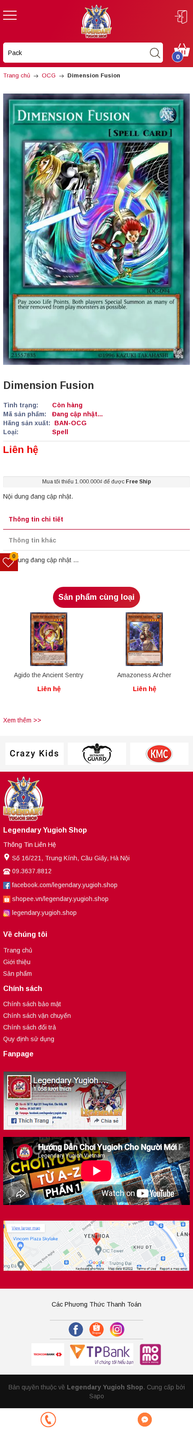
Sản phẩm (17, 973)
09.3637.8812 (32, 871)
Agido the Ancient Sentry (48, 675)
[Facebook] (76, 1329)
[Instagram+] (117, 1329)
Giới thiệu (17, 961)
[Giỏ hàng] (182, 49)
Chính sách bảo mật (32, 1004)
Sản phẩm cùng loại (96, 597)
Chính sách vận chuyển (37, 1015)
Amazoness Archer (144, 675)
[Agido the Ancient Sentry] (48, 639)
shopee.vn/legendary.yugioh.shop (60, 898)
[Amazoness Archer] (144, 639)
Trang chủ (17, 950)
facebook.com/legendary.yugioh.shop (65, 885)
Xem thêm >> (22, 720)
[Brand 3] (34, 754)
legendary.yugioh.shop (44, 912)
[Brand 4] (97, 754)
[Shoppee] (96, 1329)
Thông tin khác (32, 540)
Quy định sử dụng (28, 1038)
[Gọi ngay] (48, 1419)
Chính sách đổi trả (29, 1027)
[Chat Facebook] (144, 1419)
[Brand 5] (159, 754)
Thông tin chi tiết (36, 519)
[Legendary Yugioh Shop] (96, 20)
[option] (48, 663)
